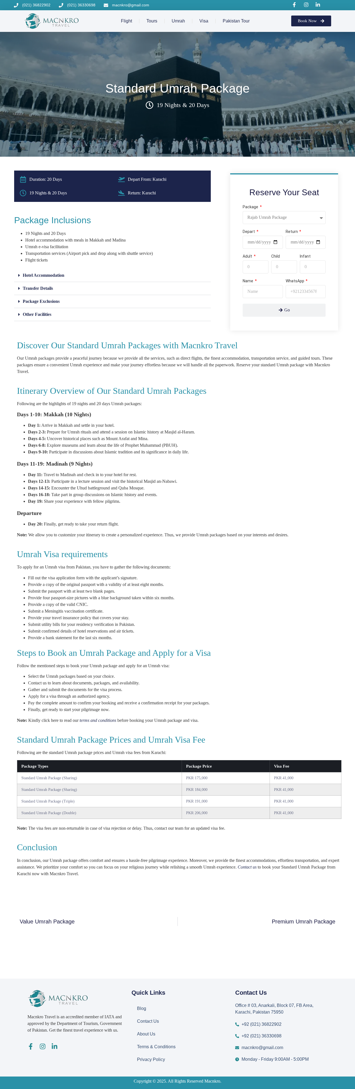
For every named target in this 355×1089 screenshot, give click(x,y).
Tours (151, 21)
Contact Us (148, 1021)
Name (248, 281)
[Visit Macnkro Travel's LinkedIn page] (319, 4)
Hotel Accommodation (43, 275)
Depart (249, 232)
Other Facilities (37, 314)
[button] (112, 275)
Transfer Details (38, 288)
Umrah (178, 21)
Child (275, 256)
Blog (141, 1008)
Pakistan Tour (236, 21)
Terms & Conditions (156, 1046)
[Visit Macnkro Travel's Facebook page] (295, 4)
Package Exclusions (41, 301)
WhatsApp (295, 281)
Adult (248, 256)
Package (251, 207)
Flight (126, 21)
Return (292, 232)
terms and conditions (98, 720)
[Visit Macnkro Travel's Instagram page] (307, 4)
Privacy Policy (151, 1059)
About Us (146, 1034)
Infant (305, 256)
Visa (203, 21)
